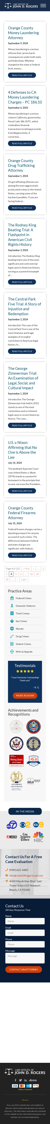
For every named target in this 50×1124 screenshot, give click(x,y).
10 (31, 574)
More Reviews (25, 695)
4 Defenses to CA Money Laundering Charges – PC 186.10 (25, 97)
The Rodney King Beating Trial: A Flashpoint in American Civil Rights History (22, 235)
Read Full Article (22, 75)
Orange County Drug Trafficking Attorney (21, 165)
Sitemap (25, 1100)
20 (37, 574)
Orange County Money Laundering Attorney (23, 33)
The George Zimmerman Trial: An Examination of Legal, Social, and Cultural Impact (23, 378)
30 (7, 579)
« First (26, 568)
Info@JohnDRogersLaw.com (26, 875)
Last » (24, 579)
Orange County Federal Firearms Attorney (22, 513)
